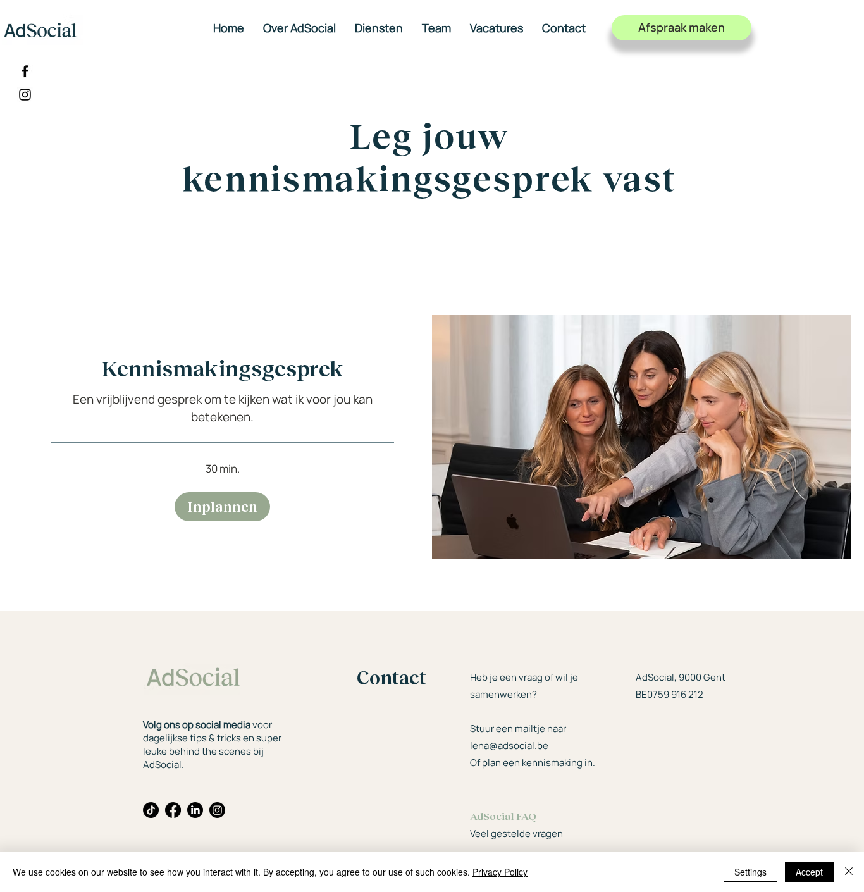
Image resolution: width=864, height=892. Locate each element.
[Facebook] (25, 71)
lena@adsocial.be (509, 745)
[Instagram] (25, 94)
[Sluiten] (848, 872)
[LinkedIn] (195, 810)
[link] (222, 368)
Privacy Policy (500, 871)
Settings (750, 871)
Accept (809, 871)
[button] (222, 506)
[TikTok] (151, 810)
